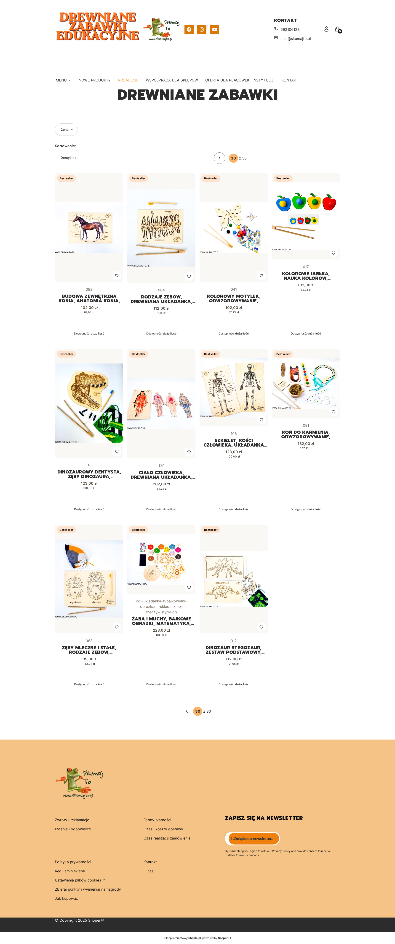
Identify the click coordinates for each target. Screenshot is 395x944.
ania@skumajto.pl (295, 38)
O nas (148, 871)
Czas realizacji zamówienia (167, 838)
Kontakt (150, 862)
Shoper (94, 920)
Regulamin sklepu (70, 871)
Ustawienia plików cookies (78, 880)
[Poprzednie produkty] (186, 711)
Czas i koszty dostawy (163, 829)
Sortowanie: (65, 146)
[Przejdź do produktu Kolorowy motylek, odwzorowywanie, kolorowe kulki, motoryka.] (234, 227)
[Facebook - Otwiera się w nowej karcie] (189, 29)
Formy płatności (157, 820)
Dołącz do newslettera (253, 838)
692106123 (290, 29)
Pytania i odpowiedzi (73, 829)
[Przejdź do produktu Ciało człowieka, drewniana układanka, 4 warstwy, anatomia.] (161, 403)
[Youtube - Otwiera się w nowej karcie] (214, 29)
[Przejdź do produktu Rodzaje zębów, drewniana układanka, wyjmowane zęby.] (161, 228)
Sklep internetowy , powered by (196, 938)
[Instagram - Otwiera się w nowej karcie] (201, 29)
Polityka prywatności (73, 862)
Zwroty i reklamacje (72, 820)
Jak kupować (66, 898)
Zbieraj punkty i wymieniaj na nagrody (88, 889)
